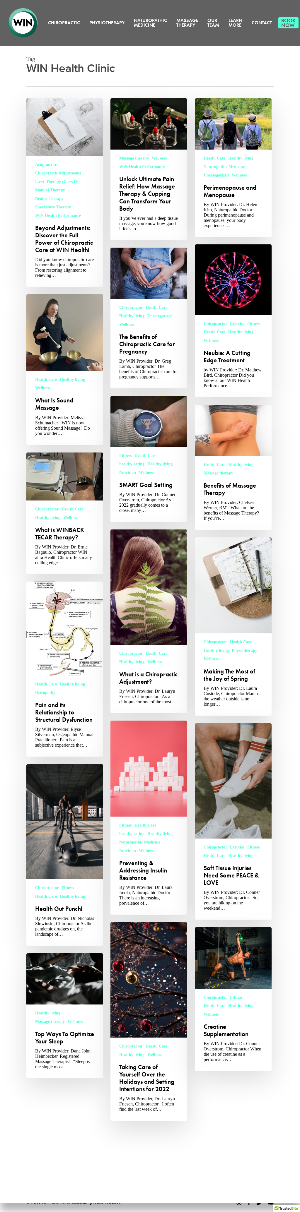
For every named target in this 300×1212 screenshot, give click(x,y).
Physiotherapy (244, 650)
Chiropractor (215, 323)
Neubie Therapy (49, 198)
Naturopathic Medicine (224, 166)
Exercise (237, 323)
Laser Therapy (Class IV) (57, 181)
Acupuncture (46, 164)
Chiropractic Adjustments (58, 173)
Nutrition (127, 472)
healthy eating (131, 464)
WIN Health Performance (58, 215)
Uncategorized (216, 175)
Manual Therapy (50, 190)
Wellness (159, 158)
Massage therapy (134, 158)
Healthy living (240, 158)
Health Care (214, 158)
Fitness (253, 323)
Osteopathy (45, 692)
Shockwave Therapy (53, 207)
